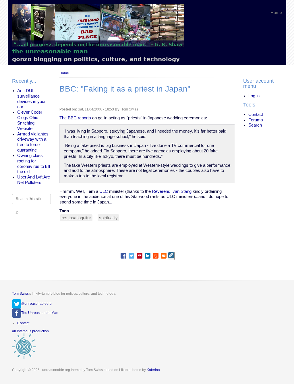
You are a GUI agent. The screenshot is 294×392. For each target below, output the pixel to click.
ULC (103, 191)
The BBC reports (75, 118)
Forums (255, 120)
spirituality (108, 218)
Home (276, 12)
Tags (64, 211)
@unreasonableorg (36, 304)
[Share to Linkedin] (147, 256)
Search (255, 125)
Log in (254, 96)
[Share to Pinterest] (139, 256)
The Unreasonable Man (39, 313)
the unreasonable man (50, 51)
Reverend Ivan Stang (172, 191)
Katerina (153, 370)
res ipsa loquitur (76, 218)
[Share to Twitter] (131, 256)
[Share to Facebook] (123, 256)
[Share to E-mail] (164, 256)
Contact (255, 114)
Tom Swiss (20, 294)
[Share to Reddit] (155, 256)
